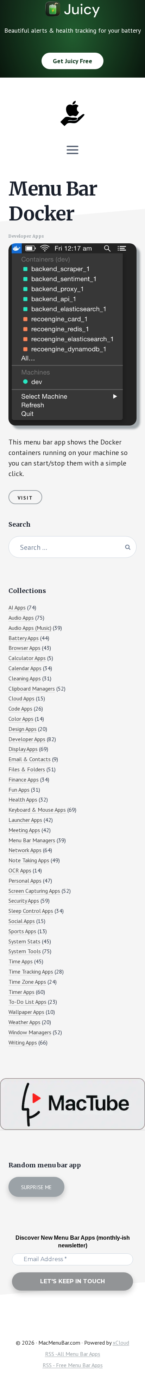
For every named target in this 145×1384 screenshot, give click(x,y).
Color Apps (20, 718)
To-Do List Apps (27, 1001)
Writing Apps (22, 1042)
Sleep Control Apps (30, 910)
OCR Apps (19, 870)
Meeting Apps (24, 829)
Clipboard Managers (31, 688)
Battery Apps (23, 637)
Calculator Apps (27, 657)
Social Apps (21, 920)
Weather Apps (24, 1022)
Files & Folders (26, 769)
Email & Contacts (29, 759)
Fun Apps (19, 789)
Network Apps (25, 850)
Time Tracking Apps (30, 971)
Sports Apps (22, 931)
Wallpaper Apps (26, 1011)
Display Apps (23, 748)
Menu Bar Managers (31, 840)
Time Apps (20, 961)
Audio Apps (21, 617)
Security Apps (23, 900)
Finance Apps (23, 779)
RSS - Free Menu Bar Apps (73, 1365)
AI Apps (17, 607)
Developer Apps (26, 236)
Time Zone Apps (27, 981)
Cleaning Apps (24, 678)
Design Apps (22, 728)
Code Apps (20, 708)
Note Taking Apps (28, 860)
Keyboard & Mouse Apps (37, 809)
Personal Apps (25, 880)
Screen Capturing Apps (34, 890)
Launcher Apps (25, 819)
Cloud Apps (21, 698)
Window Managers (29, 1032)
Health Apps (22, 799)
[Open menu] (73, 150)
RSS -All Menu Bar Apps (72, 1353)
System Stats (24, 941)
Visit (25, 498)
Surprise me (36, 1187)
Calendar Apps (25, 668)
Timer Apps (21, 991)
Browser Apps (24, 647)
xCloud (121, 1342)
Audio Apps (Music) (29, 627)
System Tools (24, 951)
